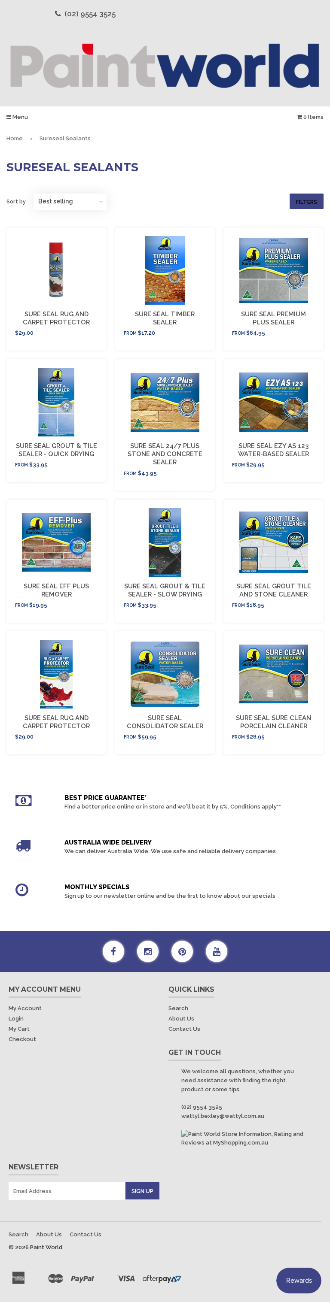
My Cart (19, 1029)
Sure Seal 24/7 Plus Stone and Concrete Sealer (165, 454)
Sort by (16, 201)
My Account (25, 1008)
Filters (306, 202)
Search (178, 1008)
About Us (181, 1018)
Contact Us (184, 1029)
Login (16, 1018)
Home (14, 138)
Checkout (22, 1039)
